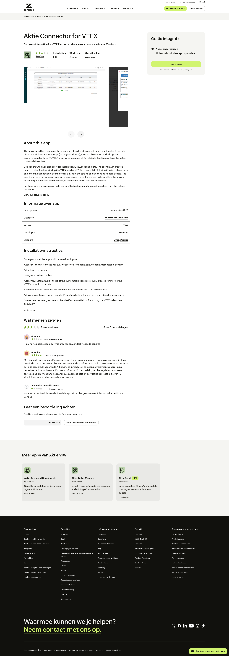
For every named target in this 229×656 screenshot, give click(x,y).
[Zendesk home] (30, 7)
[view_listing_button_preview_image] (64, 97)
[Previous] (71, 134)
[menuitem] (202, 2)
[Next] (80, 134)
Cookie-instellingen (86, 650)
